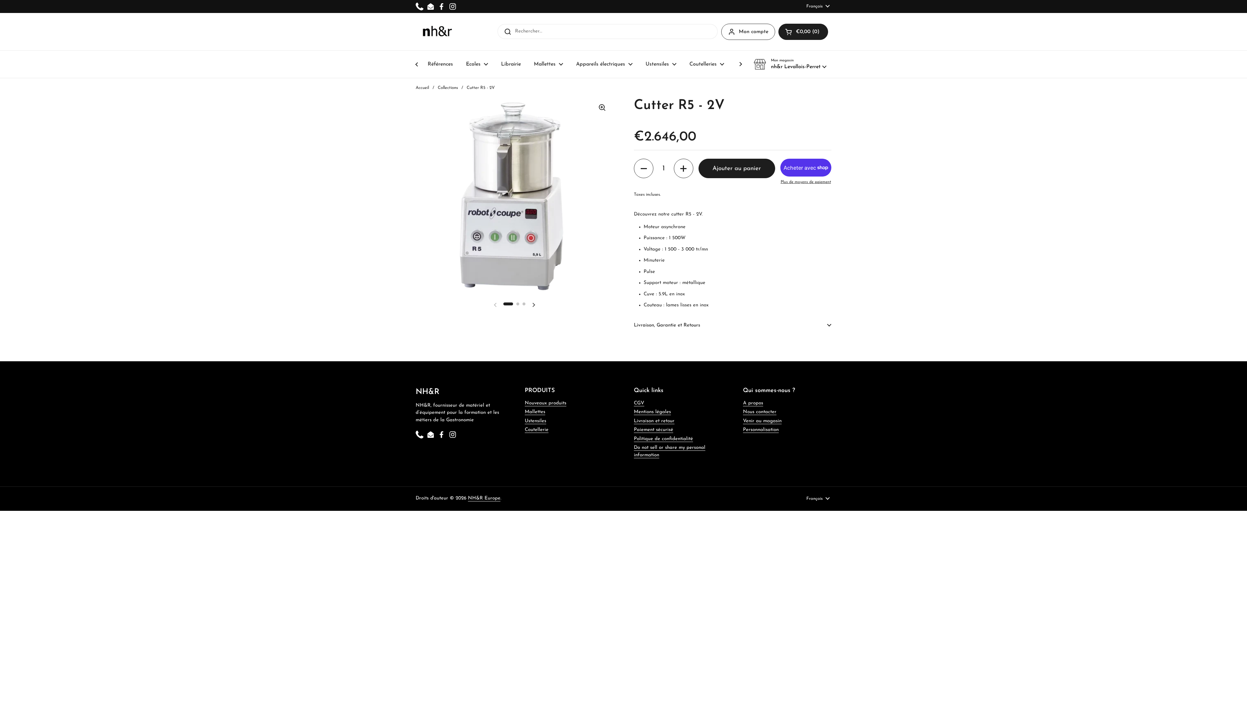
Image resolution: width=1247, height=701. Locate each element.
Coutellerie (536, 429)
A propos (753, 403)
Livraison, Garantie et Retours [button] (667, 325)
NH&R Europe (484, 498)
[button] (790, 64)
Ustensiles (535, 421)
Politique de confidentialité (663, 439)
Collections (448, 88)
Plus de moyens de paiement (806, 182)
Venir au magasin (762, 421)
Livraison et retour (654, 421)
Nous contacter (759, 412)
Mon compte (753, 31)
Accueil (422, 88)
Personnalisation (761, 429)
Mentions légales (652, 412)
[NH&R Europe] (437, 32)
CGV (639, 403)
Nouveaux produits (545, 403)
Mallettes (535, 412)
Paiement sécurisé (653, 429)
